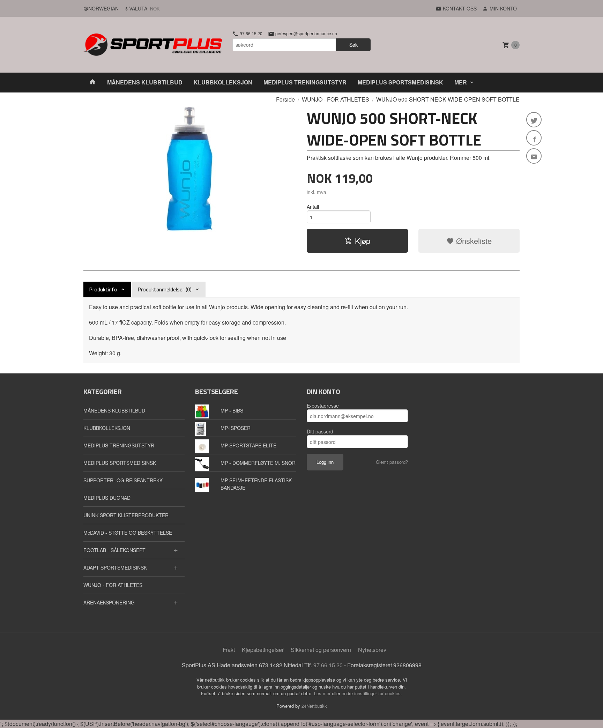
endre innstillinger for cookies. (372, 693)
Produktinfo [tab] (103, 289)
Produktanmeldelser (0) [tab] (164, 289)
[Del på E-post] (534, 156)
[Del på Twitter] (534, 119)
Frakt (229, 650)
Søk (353, 44)
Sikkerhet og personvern (321, 650)
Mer (460, 82)
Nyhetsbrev (372, 650)
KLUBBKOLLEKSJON (223, 82)
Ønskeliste (473, 240)
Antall (313, 206)
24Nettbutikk (314, 706)
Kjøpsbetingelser (263, 650)
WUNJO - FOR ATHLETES (112, 584)
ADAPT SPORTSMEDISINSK (115, 567)
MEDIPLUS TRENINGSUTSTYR (305, 82)
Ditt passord (320, 431)
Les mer (323, 693)
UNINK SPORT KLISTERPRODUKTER (126, 515)
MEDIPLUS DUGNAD (107, 497)
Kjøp (362, 240)
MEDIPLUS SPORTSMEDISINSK (400, 82)
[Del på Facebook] (534, 138)
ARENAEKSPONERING (109, 602)
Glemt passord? (392, 462)
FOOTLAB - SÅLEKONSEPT (114, 550)
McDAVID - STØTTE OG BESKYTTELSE (127, 532)
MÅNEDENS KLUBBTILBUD (145, 82)
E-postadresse (323, 405)
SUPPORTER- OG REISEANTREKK (123, 480)
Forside (285, 99)
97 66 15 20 (250, 33)
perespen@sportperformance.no (305, 33)
